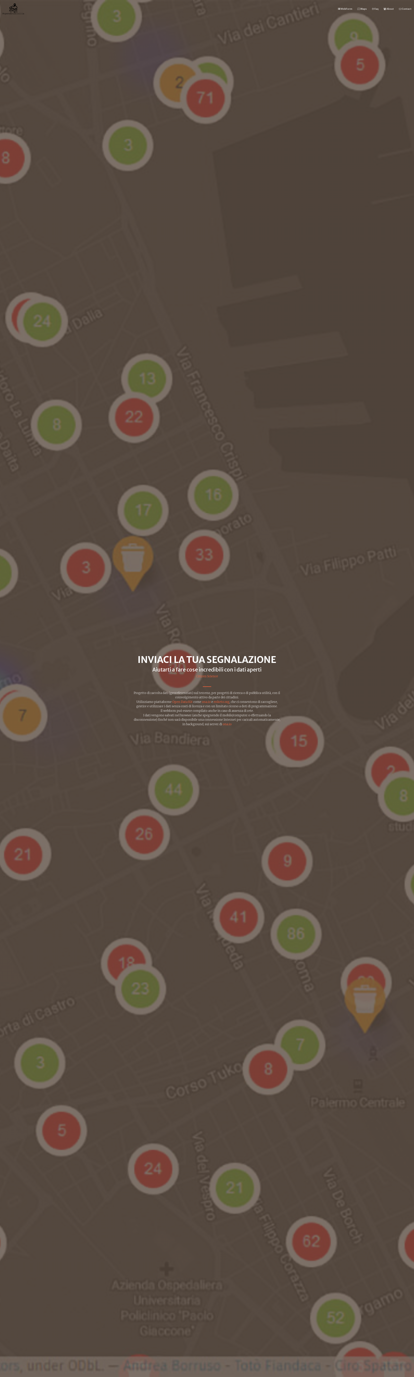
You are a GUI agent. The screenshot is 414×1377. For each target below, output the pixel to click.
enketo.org (221, 702)
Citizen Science (207, 676)
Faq (376, 8)
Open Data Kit (182, 702)
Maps (363, 8)
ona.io (206, 702)
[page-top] (13, 9)
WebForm (346, 8)
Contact (406, 8)
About (390, 8)
